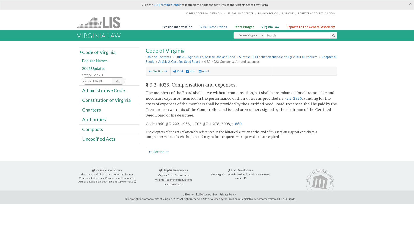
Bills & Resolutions (213, 27)
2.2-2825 (294, 98)
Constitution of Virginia (106, 100)
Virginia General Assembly (204, 13)
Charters (91, 110)
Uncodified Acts (98, 139)
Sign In (291, 199)
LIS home (288, 13)
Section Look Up (93, 75)
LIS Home (188, 194)
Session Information (177, 27)
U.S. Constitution (173, 184)
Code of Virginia (99, 52)
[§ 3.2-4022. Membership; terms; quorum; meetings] (150, 71)
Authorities (94, 119)
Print (179, 71)
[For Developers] (245, 178)
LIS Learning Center (167, 4)
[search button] (333, 35)
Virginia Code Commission (174, 175)
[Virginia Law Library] (135, 181)
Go (118, 81)
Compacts (92, 129)
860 (238, 123)
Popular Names (95, 60)
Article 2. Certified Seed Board (179, 61)
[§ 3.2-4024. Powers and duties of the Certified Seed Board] (165, 71)
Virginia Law (270, 27)
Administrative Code (103, 90)
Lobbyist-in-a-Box (206, 194)
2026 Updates (93, 68)
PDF (192, 71)
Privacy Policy (268, 13)
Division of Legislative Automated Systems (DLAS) (257, 199)
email (205, 71)
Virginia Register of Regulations (173, 179)
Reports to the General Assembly (311, 27)
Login (331, 13)
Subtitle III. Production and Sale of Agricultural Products (278, 57)
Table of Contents (158, 57)
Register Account (310, 13)
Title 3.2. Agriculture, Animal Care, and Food (205, 57)
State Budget (244, 27)
